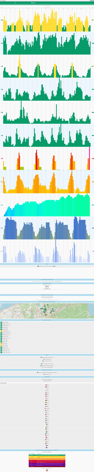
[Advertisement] (22, 273)
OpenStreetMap (89, 318)
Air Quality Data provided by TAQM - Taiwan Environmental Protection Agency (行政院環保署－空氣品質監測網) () (47, 281)
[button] (48, 308)
